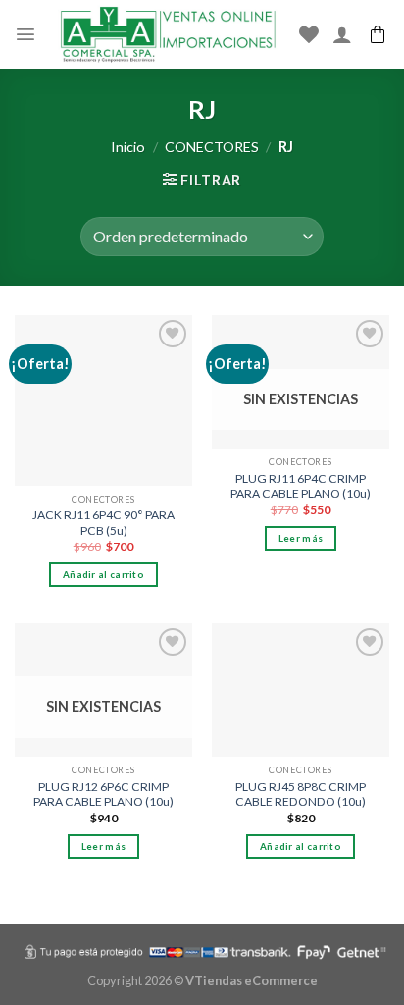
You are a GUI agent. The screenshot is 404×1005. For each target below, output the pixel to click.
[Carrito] (377, 34)
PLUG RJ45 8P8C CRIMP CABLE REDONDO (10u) (300, 794)
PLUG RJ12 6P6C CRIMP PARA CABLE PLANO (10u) (103, 794)
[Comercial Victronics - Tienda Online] (167, 34)
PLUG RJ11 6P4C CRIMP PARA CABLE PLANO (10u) (300, 486)
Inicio (128, 146)
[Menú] (25, 34)
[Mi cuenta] (342, 34)
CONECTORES (212, 146)
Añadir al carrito (103, 574)
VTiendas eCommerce (251, 980)
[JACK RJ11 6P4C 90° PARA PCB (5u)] (103, 400)
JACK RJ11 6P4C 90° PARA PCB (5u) (103, 522)
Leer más (300, 538)
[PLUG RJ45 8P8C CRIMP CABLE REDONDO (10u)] (300, 690)
